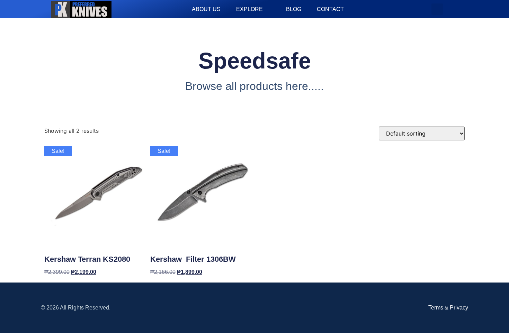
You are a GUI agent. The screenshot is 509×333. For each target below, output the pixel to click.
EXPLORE (249, 9)
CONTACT (330, 9)
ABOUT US (206, 9)
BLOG (293, 9)
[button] (437, 9)
